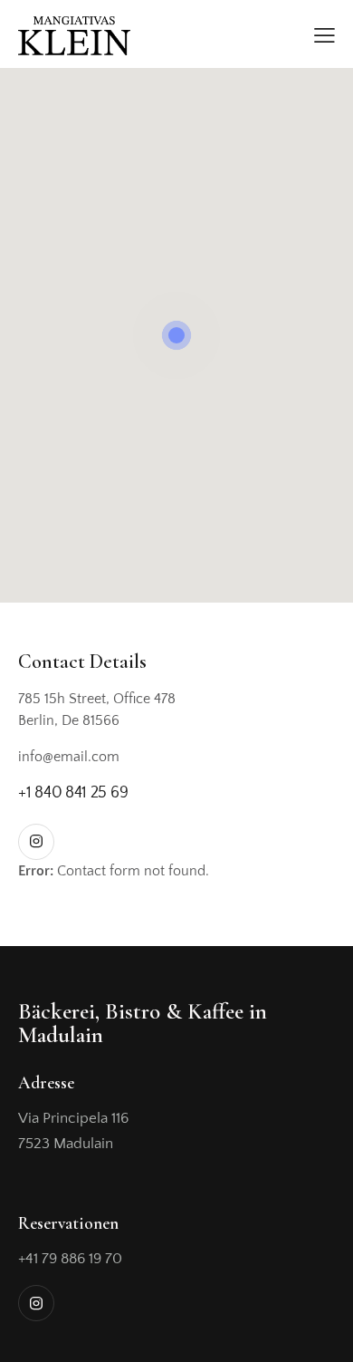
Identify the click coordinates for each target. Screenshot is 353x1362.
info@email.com (68, 757)
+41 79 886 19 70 (70, 1259)
